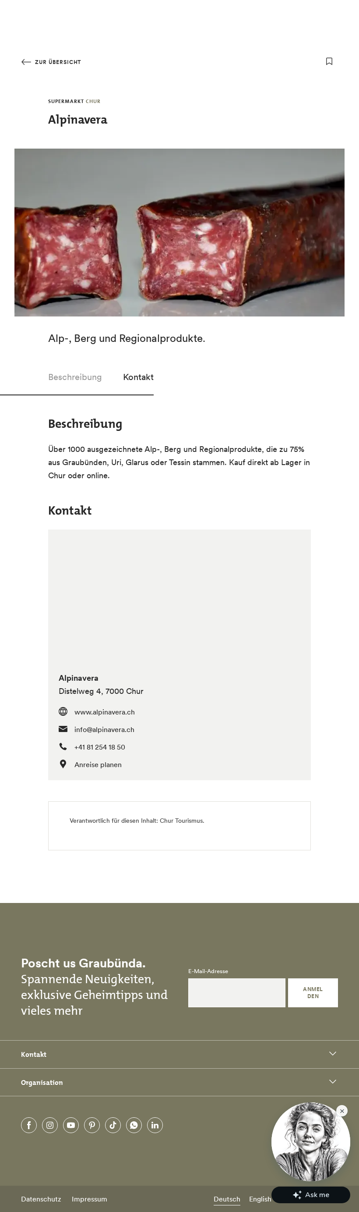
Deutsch (227, 1198)
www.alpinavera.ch (104, 711)
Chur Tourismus (181, 821)
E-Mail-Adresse (208, 971)
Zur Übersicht (57, 62)
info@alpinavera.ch (104, 729)
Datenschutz (41, 1198)
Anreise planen (98, 764)
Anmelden (313, 992)
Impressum (89, 1198)
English (260, 1198)
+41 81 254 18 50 (99, 747)
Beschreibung (75, 377)
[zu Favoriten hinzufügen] (329, 61)
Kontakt (138, 377)
